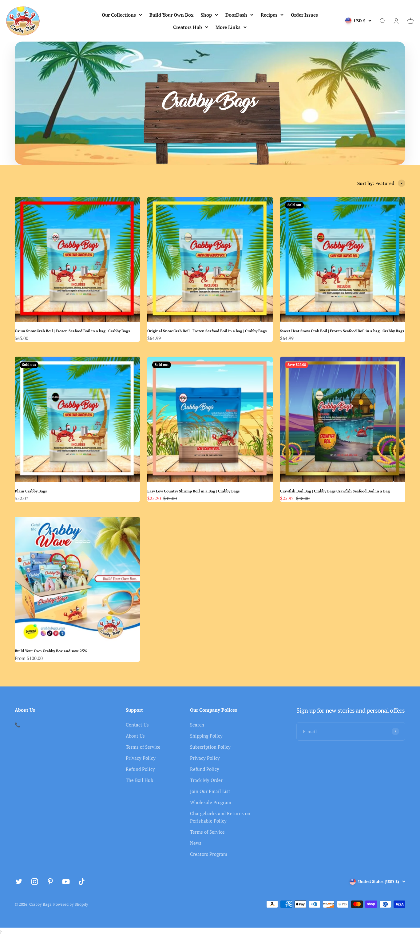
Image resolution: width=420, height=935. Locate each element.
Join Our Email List (210, 791)
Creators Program (208, 854)
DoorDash (236, 15)
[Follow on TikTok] (81, 881)
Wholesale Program (210, 802)
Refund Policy (140, 769)
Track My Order (206, 780)
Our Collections (119, 15)
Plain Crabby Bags (31, 491)
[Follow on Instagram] (34, 881)
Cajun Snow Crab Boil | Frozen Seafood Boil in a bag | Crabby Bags (72, 331)
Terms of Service (143, 747)
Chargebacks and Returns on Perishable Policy (220, 817)
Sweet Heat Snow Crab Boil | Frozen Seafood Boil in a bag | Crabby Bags (342, 331)
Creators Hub (187, 27)
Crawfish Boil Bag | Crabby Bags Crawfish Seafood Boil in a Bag (335, 491)
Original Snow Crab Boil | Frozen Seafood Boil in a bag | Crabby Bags (207, 331)
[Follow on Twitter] (19, 881)
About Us (135, 736)
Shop (206, 15)
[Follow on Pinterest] (50, 881)
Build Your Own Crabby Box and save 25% (51, 651)
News (195, 843)
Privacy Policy (141, 758)
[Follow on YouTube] (66, 881)
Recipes (269, 15)
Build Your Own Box (171, 15)
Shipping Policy (206, 736)
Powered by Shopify (70, 904)
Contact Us (137, 725)
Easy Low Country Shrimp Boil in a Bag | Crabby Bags (193, 491)
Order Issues (304, 15)
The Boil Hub (139, 780)
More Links (228, 27)
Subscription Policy (210, 747)
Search (197, 725)
